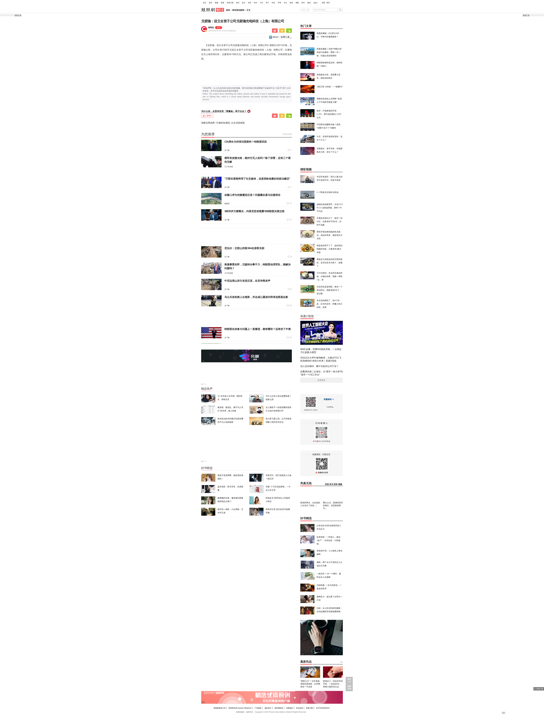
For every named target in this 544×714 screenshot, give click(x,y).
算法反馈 (288, 134)
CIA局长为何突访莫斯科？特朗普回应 (245, 141)
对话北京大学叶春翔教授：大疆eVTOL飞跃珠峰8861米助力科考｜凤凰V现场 (320, 359)
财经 (237, 3)
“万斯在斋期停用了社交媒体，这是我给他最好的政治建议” (257, 178)
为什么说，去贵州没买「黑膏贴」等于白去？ (223, 111)
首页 (204, 3)
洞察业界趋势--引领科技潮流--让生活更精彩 (223, 122)
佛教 (297, 3)
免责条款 (289, 708)
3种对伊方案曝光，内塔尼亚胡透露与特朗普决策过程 (254, 211)
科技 (273, 3)
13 (291, 203)
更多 (315, 3)
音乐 (331, 484)
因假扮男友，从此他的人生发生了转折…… (310, 504)
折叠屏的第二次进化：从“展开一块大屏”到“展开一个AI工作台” (321, 373)
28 (291, 305)
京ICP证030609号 (323, 708)
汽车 (261, 3)
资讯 (210, 3)
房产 (267, 3)
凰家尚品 (306, 661)
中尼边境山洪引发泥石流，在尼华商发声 (247, 280)
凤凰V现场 (307, 316)
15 (291, 220)
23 (291, 337)
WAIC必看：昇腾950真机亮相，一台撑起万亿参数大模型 (320, 351)
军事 (279, 3)
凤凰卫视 (230, 3)
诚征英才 (268, 708)
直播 (222, 3)
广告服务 (258, 708)
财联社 (211, 27)
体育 (249, 3)
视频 (216, 3)
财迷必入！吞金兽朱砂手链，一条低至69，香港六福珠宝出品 (333, 684)
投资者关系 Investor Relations (240, 708)
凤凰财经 (328, 399)
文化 (285, 3)
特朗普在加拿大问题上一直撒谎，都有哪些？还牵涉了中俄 (257, 329)
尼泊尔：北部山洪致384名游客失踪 (244, 248)
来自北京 (222, 30)
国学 (303, 3)
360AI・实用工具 (281, 37)
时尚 (255, 3)
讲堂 (327, 484)
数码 (309, 3)
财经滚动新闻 (238, 10)
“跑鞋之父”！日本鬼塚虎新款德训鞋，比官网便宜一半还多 (310, 684)
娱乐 (243, 3)
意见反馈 (299, 708)
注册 (323, 3)
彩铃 (336, 484)
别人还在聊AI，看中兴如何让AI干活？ (319, 366)
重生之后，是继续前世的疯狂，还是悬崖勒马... (333, 505)
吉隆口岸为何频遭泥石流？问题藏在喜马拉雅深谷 (252, 195)
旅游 (291, 3)
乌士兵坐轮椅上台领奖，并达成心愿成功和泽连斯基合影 (256, 297)
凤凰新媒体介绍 (219, 708)
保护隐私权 (279, 708)
